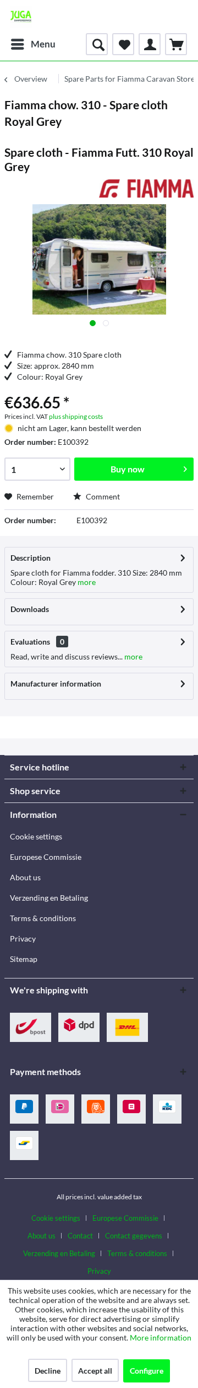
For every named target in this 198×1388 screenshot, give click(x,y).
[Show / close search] (97, 44)
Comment (102, 496)
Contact (80, 1235)
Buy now (128, 469)
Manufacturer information (55, 683)
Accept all (95, 1370)
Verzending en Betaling (49, 897)
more (86, 582)
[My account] (150, 44)
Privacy (23, 938)
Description (30, 557)
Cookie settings (36, 836)
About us (25, 877)
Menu (43, 44)
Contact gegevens (133, 1235)
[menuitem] (32, 44)
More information (160, 1337)
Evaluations (30, 641)
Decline (48, 1370)
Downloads (29, 609)
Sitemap (23, 959)
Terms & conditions (43, 918)
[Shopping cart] (176, 44)
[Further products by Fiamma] (146, 189)
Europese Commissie (45, 856)
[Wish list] (123, 44)
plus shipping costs (76, 416)
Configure (146, 1370)
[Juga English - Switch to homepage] (21, 17)
